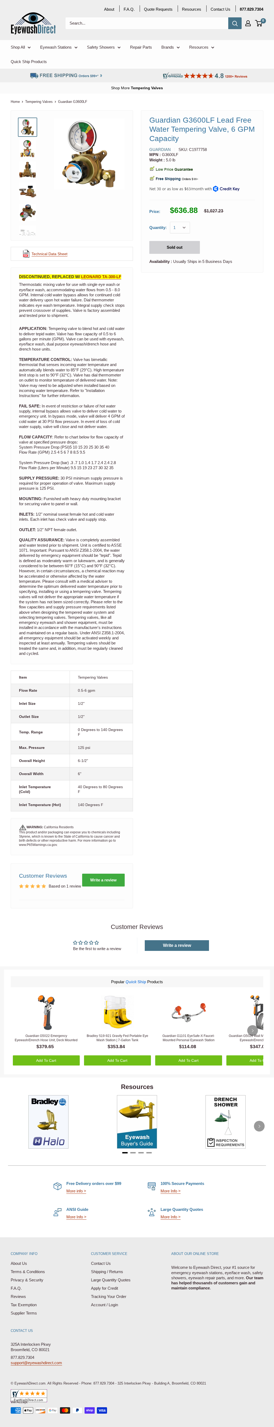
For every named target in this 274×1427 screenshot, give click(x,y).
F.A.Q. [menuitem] (129, 9)
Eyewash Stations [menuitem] (56, 47)
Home (15, 102)
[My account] (248, 23)
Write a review (103, 880)
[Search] (235, 23)
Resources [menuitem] (198, 47)
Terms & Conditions (28, 1271)
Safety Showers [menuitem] (101, 47)
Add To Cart (46, 1060)
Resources (191, 9)
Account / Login (104, 1304)
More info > (76, 1191)
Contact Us (101, 1263)
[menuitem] (251, 9)
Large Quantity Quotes (111, 1280)
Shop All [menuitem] (18, 47)
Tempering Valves (147, 88)
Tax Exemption (24, 1304)
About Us (19, 1263)
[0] (259, 23)
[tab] (125, 1152)
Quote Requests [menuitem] (158, 9)
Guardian (160, 149)
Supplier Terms (24, 1313)
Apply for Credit (104, 1288)
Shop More (121, 88)
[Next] (252, 1030)
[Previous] (14, 1126)
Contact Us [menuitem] (220, 9)
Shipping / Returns (107, 1271)
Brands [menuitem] (167, 47)
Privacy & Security (27, 1280)
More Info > (171, 1191)
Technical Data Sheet (49, 254)
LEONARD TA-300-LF (101, 276)
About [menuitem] (109, 9)
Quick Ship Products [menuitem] (29, 61)
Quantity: (158, 227)
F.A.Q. (16, 1288)
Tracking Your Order (108, 1296)
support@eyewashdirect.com (36, 1362)
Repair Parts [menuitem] (141, 47)
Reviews (18, 1296)
